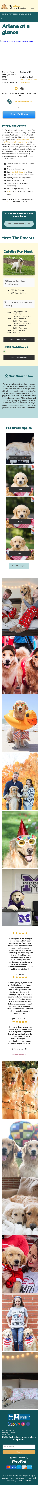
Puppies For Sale (16, 14)
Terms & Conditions (24, 1481)
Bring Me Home (19, 114)
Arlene (28, 14)
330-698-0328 (7, 202)
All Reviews (18, 1054)
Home (3, 14)
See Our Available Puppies (19, 224)
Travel (9, 191)
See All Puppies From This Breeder (28, 81)
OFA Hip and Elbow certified (14, 142)
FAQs (12, 1478)
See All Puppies (19, 566)
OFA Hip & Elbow (16, 172)
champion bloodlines (24, 139)
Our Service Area (21, 1478)
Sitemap (32, 1478)
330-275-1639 (5, 1435)
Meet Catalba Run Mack (19, 339)
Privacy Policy (11, 1481)
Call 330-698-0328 (22, 101)
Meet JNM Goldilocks (19, 357)
